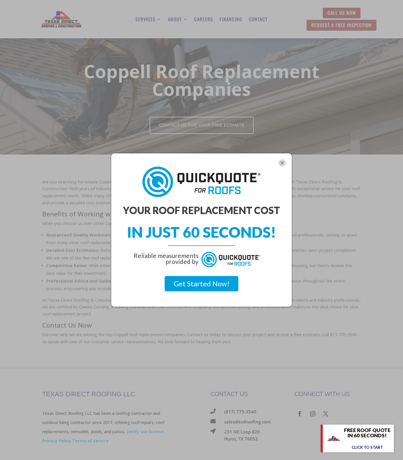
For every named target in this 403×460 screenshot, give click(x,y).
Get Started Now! (202, 283)
